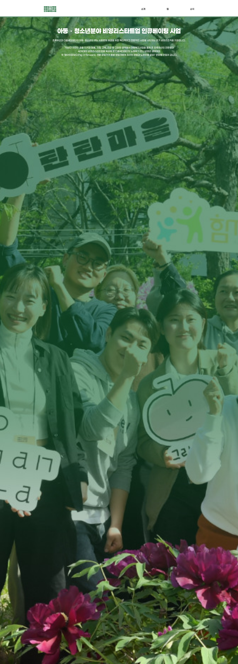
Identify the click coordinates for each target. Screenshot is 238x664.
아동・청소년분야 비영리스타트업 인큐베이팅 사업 (50, 9)
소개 (143, 9)
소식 (192, 9)
